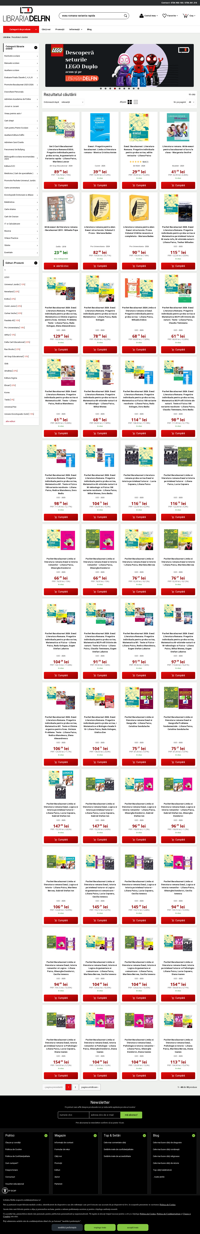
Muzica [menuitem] (7, 231)
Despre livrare (11, 1170)
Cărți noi (58, 1156)
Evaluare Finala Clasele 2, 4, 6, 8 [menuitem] (18, 77)
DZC (175, 246)
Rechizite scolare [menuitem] (12, 56)
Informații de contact (64, 1142)
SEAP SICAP (10, 1191)
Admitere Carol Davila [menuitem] (14, 142)
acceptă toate (132, 1227)
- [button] (36, 47)
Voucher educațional (14, 1184)
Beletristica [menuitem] (9, 202)
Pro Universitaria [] (14, 327)
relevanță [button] (66, 102)
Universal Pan (10, 407)
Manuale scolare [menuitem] (11, 63)
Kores (7, 392)
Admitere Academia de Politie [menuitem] (17, 99)
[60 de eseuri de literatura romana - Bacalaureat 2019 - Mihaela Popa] (61, 221)
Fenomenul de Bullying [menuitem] (14, 149)
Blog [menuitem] (89, 29)
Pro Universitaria (97, 246)
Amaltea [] (11, 371)
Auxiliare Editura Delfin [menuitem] (14, 135)
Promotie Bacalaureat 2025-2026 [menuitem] (18, 84)
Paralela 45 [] (12, 320)
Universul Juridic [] (14, 284)
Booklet (175, 166)
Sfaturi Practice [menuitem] (11, 238)
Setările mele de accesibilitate (117, 1156)
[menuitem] (21, 29)
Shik (6, 363)
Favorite (171, 16)
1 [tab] (100, 88)
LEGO (6, 277)
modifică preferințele (67, 1227)
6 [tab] (124, 88)
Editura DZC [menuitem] (9, 166)
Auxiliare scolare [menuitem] (11, 70)
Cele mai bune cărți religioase (166, 1156)
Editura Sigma (10, 378)
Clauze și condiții (13, 1142)
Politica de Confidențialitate (169, 1213)
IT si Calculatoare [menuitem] (12, 224)
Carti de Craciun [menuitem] (11, 216)
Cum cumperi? (11, 1163)
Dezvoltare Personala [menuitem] (13, 92)
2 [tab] (105, 88)
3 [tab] (110, 88)
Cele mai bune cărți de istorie (166, 1163)
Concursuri (10, 1177)
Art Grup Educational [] (16, 356)
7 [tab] (128, 88)
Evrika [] (9, 299)
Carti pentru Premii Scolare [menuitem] (16, 128)
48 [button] (190, 102)
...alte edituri (9, 421)
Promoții (58, 1163)
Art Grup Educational (58, 166)
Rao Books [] (12, 349)
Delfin (58, 247)
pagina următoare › (89, 1087)
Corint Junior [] (13, 306)
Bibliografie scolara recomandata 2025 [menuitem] (19, 157)
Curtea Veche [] (13, 313)
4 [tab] (114, 88)
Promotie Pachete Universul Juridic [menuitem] (20, 180)
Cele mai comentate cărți (115, 1142)
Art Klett (136, 166)
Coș (189, 15)
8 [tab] (133, 88)
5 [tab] (119, 88)
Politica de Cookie (167, 1204)
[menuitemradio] (135, 102)
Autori (57, 1177)
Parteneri (58, 1184)
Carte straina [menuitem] (10, 209)
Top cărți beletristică (162, 1170)
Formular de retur (62, 1149)
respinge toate (100, 1227)
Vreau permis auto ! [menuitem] (13, 113)
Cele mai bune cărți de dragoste (167, 1142)
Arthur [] (9, 335)
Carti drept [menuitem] (9, 120)
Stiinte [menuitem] (7, 245)
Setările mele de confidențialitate (118, 1149)
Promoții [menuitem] (59, 29)
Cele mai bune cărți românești (166, 1149)
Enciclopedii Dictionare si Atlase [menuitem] (18, 195)
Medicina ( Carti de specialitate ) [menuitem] (18, 173)
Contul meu (150, 16)
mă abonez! (131, 1114)
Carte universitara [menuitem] (12, 188)
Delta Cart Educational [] (17, 342)
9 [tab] (138, 88)
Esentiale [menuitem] (8, 252)
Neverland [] (11, 291)
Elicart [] (10, 385)
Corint (97, 166)
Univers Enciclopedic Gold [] (19, 414)
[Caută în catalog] (125, 15)
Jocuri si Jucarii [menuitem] (11, 106)
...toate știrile (158, 1177)
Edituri (57, 1170)
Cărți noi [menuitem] (46, 29)
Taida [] (9, 399)
